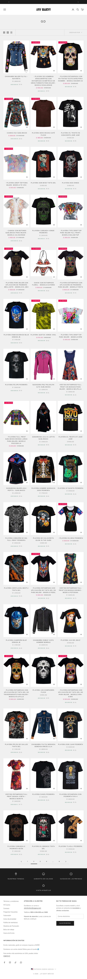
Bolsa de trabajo (8, 930)
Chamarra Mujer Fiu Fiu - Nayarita (16, 77)
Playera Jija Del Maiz (70, 640)
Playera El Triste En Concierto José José (70, 134)
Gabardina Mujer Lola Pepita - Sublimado (16, 489)
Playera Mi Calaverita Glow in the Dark (43, 539)
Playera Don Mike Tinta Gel (43, 183)
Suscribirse (65, 923)
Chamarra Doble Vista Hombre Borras (43, 641)
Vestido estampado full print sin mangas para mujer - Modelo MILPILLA (71, 387)
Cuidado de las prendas (71, 879)
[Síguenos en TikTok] (15, 962)
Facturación (7, 915)
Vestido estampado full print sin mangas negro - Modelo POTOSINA (70, 590)
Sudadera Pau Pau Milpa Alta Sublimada (44, 386)
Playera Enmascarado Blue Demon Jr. (16, 336)
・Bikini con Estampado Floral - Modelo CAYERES (43, 284)
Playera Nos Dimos (70, 183)
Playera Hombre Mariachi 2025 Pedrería (43, 489)
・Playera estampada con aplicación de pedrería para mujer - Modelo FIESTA (70, 285)
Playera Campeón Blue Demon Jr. (16, 641)
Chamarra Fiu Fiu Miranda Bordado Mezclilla (43, 745)
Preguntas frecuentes (10, 912)
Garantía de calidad (43, 879)
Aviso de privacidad (9, 919)
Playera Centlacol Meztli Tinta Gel (16, 589)
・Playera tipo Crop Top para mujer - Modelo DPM (70, 336)
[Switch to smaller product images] (8, 32)
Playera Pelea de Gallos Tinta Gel (16, 745)
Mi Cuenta (6, 905)
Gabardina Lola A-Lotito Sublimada (43, 438)
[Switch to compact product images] (11, 32)
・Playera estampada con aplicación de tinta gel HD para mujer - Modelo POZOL (43, 590)
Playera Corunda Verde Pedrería (43, 232)
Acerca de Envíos (9, 933)
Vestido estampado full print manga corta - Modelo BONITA (16, 796)
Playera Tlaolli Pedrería (70, 846)
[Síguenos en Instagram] (10, 962)
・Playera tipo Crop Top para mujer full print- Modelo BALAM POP (71, 233)
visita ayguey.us (43, 890)
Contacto (6, 908)
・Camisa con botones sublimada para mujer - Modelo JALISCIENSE (16, 233)
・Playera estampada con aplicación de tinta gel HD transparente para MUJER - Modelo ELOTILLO (16, 693)
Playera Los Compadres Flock (43, 691)
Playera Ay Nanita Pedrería (70, 488)
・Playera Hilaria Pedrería (70, 538)
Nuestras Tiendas (16, 879)
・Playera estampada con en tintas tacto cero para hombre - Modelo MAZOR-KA (70, 79)
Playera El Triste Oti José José (71, 438)
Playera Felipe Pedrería (16, 384)
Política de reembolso (10, 923)
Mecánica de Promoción (11, 926)
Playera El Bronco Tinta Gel (43, 847)
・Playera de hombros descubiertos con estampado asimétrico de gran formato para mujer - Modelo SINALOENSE (43, 81)
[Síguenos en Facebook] (4, 962)
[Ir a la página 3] (66, 861)
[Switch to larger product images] (4, 32)
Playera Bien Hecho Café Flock (43, 134)
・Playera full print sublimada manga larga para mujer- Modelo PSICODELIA (16, 440)
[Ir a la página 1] (21, 861)
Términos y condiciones (11, 901)
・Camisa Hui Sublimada (16, 133)
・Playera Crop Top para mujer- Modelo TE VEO (16, 184)
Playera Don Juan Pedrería (70, 744)
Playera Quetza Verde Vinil (43, 335)
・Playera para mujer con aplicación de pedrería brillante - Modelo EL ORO (16, 285)
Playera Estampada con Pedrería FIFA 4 (70, 795)
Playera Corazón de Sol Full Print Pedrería (16, 539)
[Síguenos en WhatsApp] (21, 962)
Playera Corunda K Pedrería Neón (16, 847)
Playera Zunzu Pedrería (43, 794)
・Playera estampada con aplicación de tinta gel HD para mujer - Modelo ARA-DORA (70, 693)
